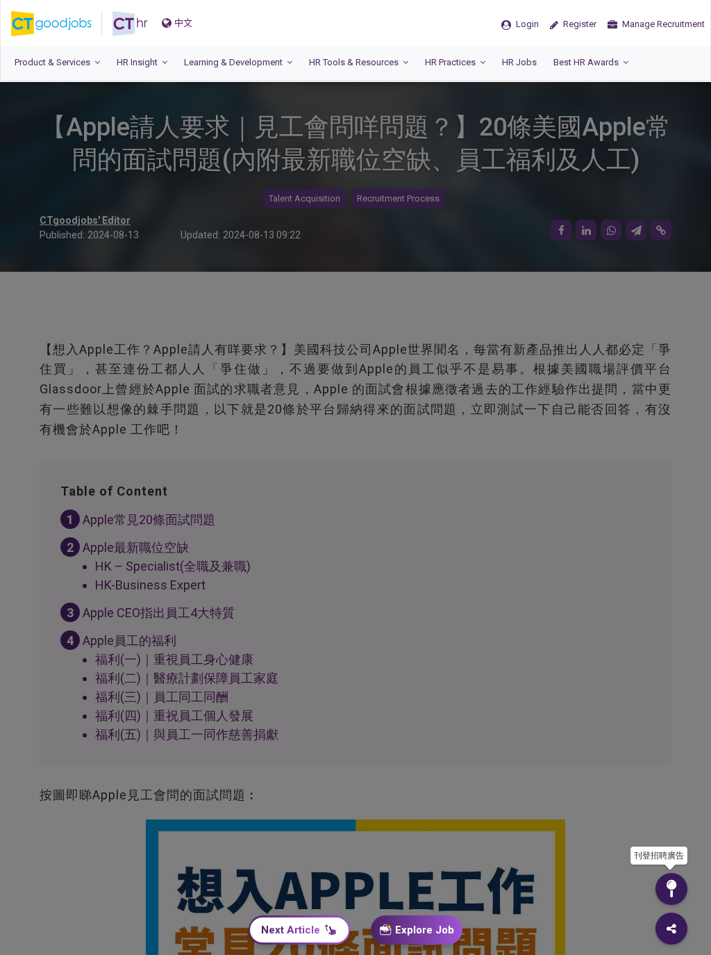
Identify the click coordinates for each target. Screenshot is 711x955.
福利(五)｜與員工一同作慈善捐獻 (186, 734)
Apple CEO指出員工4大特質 (159, 612)
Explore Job (424, 930)
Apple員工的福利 (129, 640)
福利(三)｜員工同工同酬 (161, 696)
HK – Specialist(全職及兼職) (173, 566)
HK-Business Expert (150, 585)
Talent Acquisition (304, 198)
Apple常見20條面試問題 (149, 519)
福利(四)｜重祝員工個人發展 (174, 715)
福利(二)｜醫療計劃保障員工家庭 (186, 678)
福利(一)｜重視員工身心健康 (174, 659)
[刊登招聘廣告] (671, 889)
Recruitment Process (398, 198)
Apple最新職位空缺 (136, 547)
